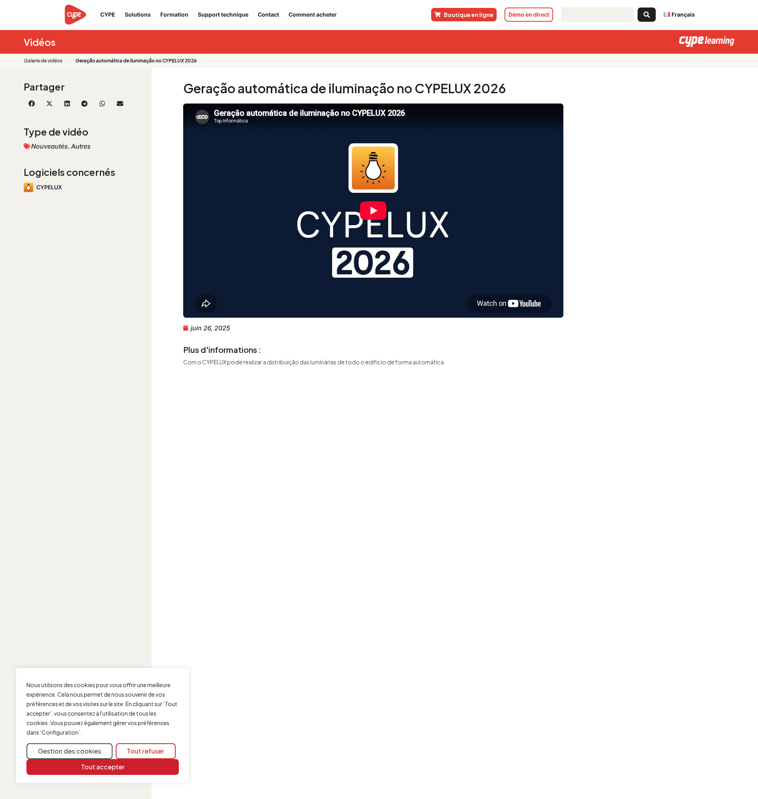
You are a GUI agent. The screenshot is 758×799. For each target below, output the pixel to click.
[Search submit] (647, 15)
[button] (32, 103)
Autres (81, 146)
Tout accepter (103, 767)
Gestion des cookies (69, 751)
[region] (103, 726)
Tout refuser (145, 751)
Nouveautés (49, 146)
